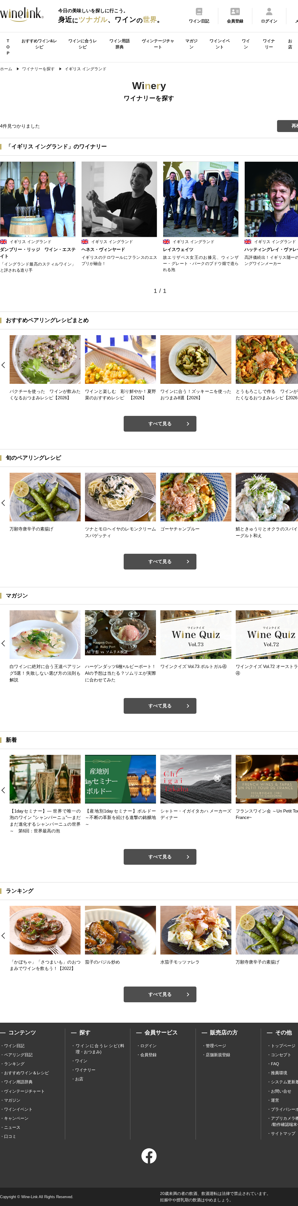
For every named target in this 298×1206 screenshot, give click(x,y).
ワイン (246, 43)
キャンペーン (16, 1118)
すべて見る (160, 423)
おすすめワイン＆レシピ (26, 1072)
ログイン (148, 1045)
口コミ (10, 1136)
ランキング (14, 1063)
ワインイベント (220, 43)
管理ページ (216, 1045)
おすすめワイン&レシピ (39, 43)
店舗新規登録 (218, 1054)
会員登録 (148, 1054)
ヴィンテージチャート (158, 43)
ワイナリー (269, 43)
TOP (8, 46)
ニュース (12, 1127)
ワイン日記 (14, 1045)
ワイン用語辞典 (119, 43)
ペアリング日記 (18, 1054)
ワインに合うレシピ (82, 43)
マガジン (191, 43)
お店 (290, 43)
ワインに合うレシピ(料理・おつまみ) (100, 1048)
